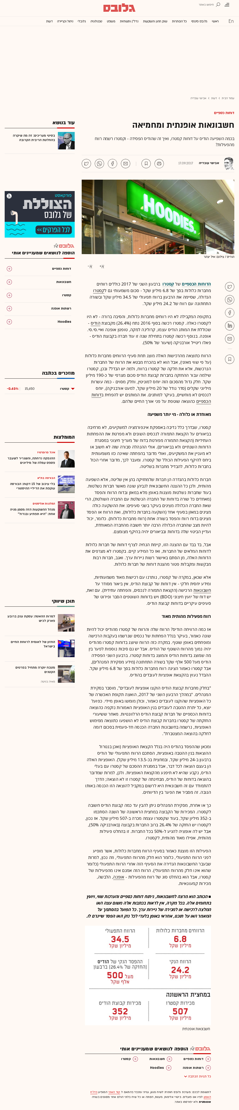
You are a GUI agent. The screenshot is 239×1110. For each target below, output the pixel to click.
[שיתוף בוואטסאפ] (99, 163)
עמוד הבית (228, 98)
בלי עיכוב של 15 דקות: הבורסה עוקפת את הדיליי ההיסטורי (32, 486)
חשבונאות (202, 590)
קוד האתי (114, 1092)
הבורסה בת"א (46, 478)
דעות (49, 21)
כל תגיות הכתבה (199, 1076)
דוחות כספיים (224, 112)
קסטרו (99, 290)
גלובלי (82, 21)
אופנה (118, 877)
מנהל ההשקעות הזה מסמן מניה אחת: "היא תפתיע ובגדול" (32, 511)
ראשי (215, 21)
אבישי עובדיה (198, 98)
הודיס (96, 323)
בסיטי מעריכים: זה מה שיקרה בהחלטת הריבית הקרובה (34, 137)
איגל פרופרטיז (46, 452)
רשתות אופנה (193, 1068)
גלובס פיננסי (199, 21)
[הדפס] (159, 163)
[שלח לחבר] (229, 338)
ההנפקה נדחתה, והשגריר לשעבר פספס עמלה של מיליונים (31, 460)
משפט (111, 21)
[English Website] (231, 21)
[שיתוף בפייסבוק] (112, 163)
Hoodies (157, 1068)
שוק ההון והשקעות (155, 21)
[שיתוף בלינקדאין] (229, 325)
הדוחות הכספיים (196, 284)
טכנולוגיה (96, 21)
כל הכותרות (179, 21)
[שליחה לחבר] (125, 163)
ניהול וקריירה (65, 21)
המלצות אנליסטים (44, 503)
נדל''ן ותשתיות (129, 21)
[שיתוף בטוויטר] (86, 163)
